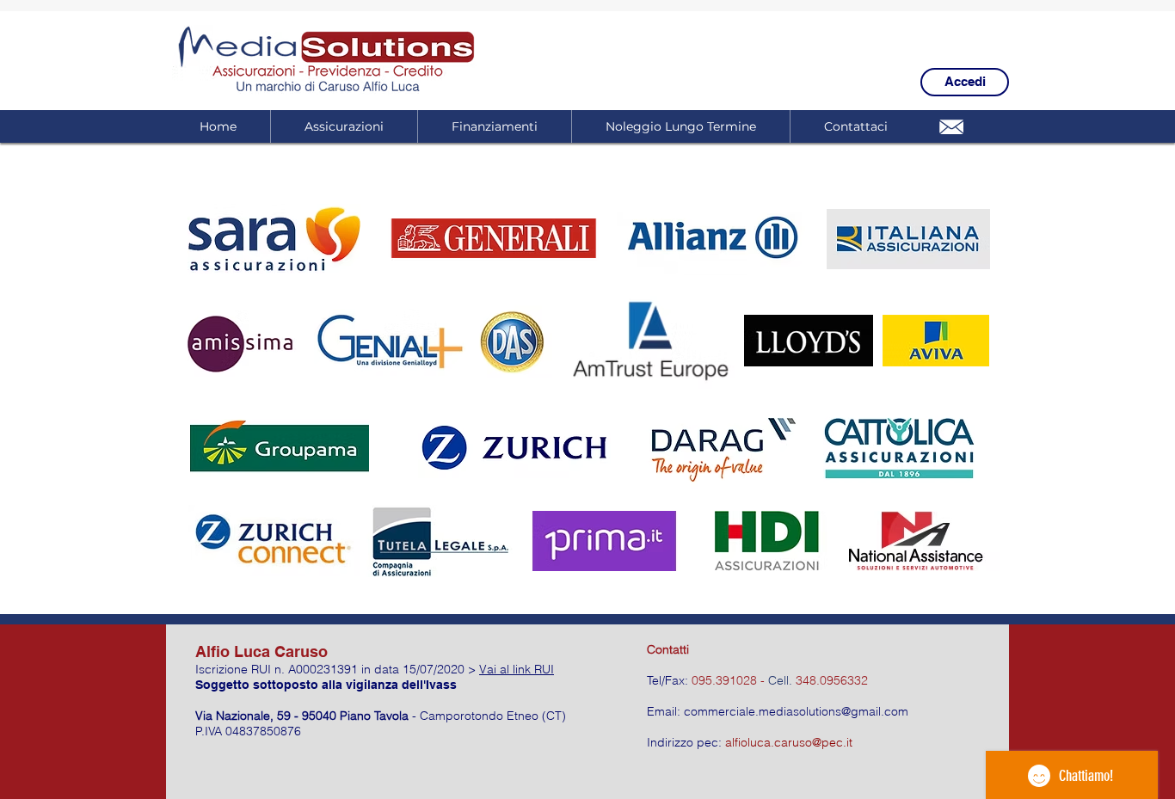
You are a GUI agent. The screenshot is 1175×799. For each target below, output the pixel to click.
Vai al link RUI (516, 669)
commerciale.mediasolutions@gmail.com (796, 711)
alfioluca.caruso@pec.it (788, 742)
